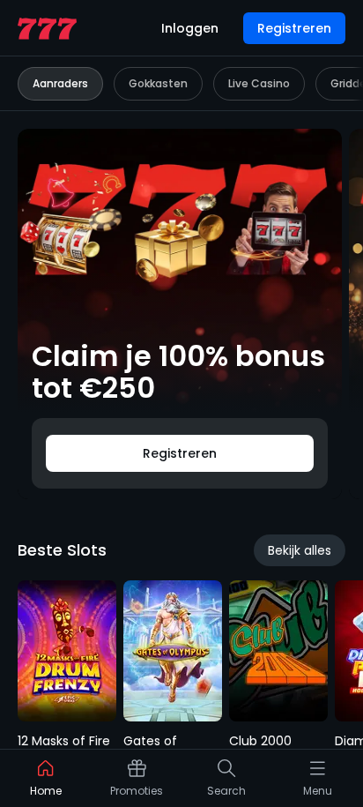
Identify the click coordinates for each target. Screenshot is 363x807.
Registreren (294, 28)
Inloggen (190, 28)
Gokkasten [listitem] (158, 83)
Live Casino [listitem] (259, 83)
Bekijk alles (299, 550)
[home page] (47, 29)
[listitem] (46, 782)
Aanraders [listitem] (60, 83)
